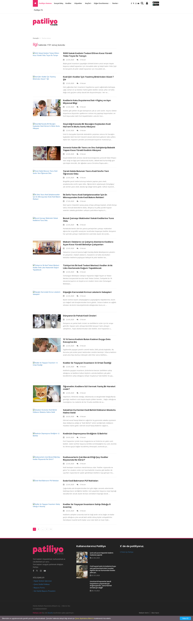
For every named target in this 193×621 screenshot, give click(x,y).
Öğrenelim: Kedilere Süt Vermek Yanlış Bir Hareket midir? (89, 387)
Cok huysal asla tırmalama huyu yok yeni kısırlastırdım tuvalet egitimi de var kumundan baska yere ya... (103, 569)
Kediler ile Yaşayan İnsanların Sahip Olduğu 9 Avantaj (86, 505)
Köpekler (78, 3)
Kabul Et (185, 618)
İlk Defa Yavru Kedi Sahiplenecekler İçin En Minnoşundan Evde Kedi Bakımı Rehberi (85, 196)
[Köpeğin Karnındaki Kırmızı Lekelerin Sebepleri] (47, 293)
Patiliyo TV (38, 10)
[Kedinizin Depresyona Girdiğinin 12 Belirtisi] (47, 434)
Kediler (68, 3)
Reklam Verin (144, 613)
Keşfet (88, 3)
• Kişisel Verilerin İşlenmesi (42, 581)
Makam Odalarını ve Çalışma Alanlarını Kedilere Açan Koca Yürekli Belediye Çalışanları (88, 243)
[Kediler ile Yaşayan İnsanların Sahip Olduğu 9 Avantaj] (47, 505)
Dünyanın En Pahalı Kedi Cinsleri (79, 315)
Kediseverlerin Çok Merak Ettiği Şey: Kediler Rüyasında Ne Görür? (85, 458)
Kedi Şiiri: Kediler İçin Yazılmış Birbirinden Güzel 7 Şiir (88, 78)
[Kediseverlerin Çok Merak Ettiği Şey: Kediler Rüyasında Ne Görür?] (47, 458)
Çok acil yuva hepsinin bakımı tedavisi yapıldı (101, 554)
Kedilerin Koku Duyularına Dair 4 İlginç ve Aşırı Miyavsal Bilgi (87, 101)
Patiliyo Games (45, 3)
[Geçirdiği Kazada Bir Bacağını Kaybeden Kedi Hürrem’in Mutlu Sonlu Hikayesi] (47, 126)
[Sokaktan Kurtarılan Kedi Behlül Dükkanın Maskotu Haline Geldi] (47, 411)
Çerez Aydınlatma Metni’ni (84, 618)
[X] (134, 3)
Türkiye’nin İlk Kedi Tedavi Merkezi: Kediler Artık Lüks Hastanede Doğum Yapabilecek (87, 266)
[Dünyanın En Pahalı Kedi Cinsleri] (47, 321)
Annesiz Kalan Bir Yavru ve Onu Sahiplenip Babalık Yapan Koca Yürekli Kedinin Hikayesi (89, 149)
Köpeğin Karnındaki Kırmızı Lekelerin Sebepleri (87, 292)
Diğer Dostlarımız (101, 3)
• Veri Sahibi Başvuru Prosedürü (44, 591)
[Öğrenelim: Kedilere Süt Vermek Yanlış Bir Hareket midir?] (47, 393)
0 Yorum (82, 60)
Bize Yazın (155, 613)
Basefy (50, 613)
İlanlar (115, 3)
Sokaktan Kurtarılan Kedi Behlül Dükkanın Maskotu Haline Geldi (89, 411)
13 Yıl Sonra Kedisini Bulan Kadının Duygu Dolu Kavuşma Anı (87, 340)
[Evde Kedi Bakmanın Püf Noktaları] (47, 480)
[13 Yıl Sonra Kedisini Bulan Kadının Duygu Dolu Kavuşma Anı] (47, 345)
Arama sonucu (46, 38)
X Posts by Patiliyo (126, 552)
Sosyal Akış (58, 3)
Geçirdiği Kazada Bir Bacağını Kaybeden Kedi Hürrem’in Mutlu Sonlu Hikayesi (87, 125)
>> (51, 529)
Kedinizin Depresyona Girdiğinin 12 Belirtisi (85, 433)
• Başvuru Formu (39, 587)
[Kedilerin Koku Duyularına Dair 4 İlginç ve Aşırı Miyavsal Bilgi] (47, 107)
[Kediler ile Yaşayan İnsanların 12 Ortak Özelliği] (47, 364)
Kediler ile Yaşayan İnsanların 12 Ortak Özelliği (87, 363)
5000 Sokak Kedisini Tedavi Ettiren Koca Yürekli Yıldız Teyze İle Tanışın (87, 54)
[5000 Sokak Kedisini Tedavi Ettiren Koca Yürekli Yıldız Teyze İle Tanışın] (47, 54)
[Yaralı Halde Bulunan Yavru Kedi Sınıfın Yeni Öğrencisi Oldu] (47, 172)
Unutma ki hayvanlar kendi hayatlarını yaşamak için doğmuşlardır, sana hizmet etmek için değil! (101, 584)
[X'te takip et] (37, 570)
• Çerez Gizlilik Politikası (41, 584)
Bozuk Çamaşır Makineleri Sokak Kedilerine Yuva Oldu (88, 219)
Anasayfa (36, 38)
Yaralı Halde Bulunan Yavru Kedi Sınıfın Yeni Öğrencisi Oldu (86, 172)
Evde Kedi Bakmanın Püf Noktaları (80, 480)
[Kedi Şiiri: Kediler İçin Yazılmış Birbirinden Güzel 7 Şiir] (47, 78)
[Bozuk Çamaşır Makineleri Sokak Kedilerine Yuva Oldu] (47, 219)
